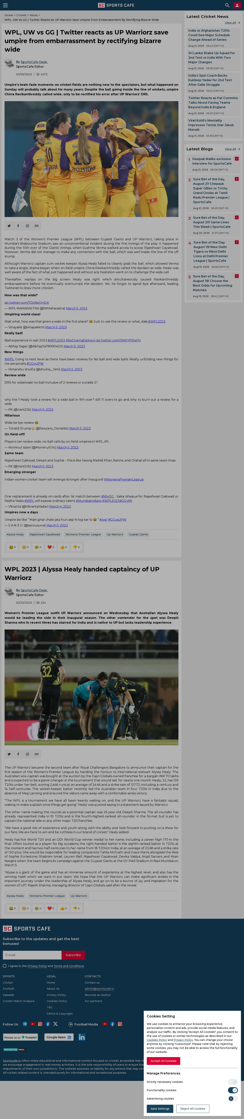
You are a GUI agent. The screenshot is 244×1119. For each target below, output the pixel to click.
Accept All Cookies (163, 1061)
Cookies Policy (157, 1040)
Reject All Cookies (192, 1108)
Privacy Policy (183, 1040)
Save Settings (160, 1108)
